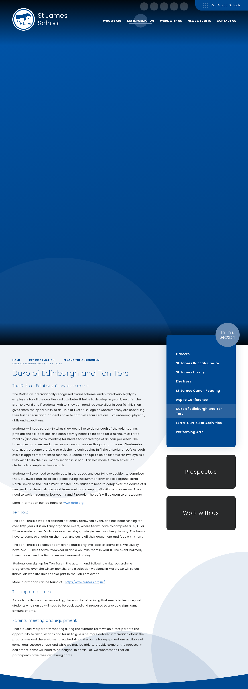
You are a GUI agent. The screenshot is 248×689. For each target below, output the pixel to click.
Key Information (42, 360)
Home (16, 360)
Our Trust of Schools (226, 5)
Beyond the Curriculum (82, 360)
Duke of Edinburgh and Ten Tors (37, 363)
